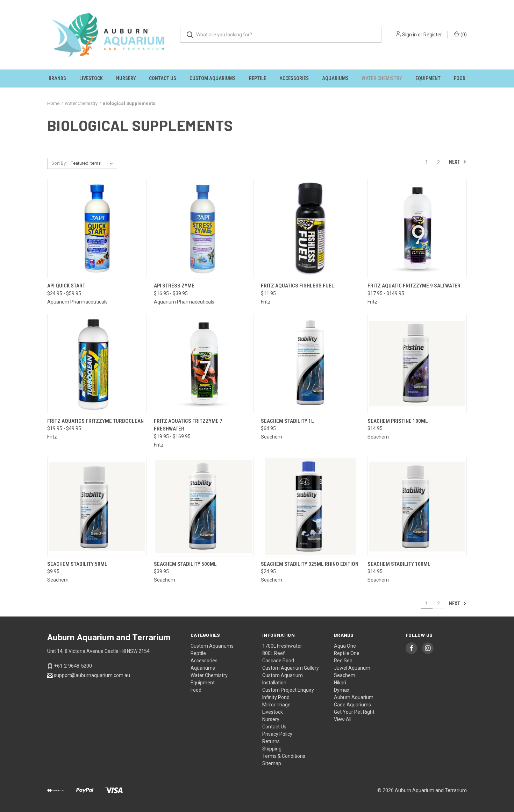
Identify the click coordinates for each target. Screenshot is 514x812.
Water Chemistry (382, 78)
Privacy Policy (277, 734)
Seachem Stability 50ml (77, 564)
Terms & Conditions (283, 756)
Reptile (257, 78)
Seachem (344, 675)
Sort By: (59, 163)
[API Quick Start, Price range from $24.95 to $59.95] (97, 228)
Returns (271, 741)
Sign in (409, 34)
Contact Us (162, 78)
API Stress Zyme (174, 286)
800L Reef (273, 653)
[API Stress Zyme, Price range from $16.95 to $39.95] (203, 228)
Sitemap (271, 763)
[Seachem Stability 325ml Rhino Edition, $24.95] (310, 506)
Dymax (341, 690)
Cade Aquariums (352, 704)
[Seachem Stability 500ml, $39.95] (203, 506)
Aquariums (335, 78)
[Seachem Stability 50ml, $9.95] (97, 506)
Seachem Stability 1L (287, 421)
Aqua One (345, 646)
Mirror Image (276, 704)
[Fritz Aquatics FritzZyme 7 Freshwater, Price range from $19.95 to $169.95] (203, 363)
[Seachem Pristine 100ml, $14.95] (417, 363)
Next (455, 162)
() (463, 34)
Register (432, 34)
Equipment (428, 78)
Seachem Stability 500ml (185, 564)
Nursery (126, 78)
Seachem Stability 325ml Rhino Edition (309, 564)
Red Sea (343, 660)
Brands (57, 78)
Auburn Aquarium (353, 697)
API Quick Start (66, 286)
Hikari (340, 682)
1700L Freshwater (282, 646)
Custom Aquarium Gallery (290, 668)
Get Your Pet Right (354, 712)
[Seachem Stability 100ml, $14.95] (417, 506)
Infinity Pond (276, 697)
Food (459, 78)
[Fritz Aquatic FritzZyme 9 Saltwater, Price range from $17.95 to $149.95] (417, 228)
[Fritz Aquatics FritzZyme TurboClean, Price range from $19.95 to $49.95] (97, 363)
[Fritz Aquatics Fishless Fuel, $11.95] (310, 228)
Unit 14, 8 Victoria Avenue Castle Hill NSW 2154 (98, 651)
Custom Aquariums (213, 78)
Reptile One (346, 653)
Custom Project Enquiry (288, 690)
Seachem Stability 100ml (398, 564)
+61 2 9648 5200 (73, 666)
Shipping (271, 749)
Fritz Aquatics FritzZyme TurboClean (95, 421)
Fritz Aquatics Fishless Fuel (297, 286)
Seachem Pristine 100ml (397, 421)
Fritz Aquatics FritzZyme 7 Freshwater (188, 425)
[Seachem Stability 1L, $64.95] (310, 363)
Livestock (91, 78)
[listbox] (93, 163)
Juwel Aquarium (352, 668)
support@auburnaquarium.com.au (92, 675)
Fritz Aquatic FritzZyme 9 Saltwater (414, 286)
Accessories (294, 78)
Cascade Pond (278, 660)
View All (342, 719)
